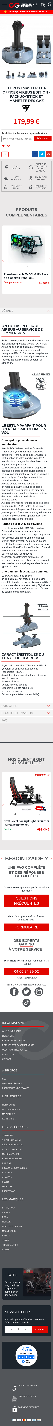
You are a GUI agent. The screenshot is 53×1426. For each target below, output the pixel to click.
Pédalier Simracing (12, 1145)
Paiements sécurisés (13, 1040)
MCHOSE (6, 1222)
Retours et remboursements (18, 1045)
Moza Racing (9, 1231)
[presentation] (3, 259)
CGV (4, 1079)
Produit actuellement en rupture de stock (24, 133)
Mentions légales (12, 1084)
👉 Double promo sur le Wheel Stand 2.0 (26, 11)
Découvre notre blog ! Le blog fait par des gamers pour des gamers (13, 1288)
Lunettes (7, 1187)
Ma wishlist (8, 1114)
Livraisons (8, 1036)
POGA (5, 1217)
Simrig (5, 1240)
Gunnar (6, 1250)
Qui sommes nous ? (12, 1031)
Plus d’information (17, 713)
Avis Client (10, 705)
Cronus (6, 1212)
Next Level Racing (12, 1226)
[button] (21, 74)
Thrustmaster (10, 1245)
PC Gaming (7, 1173)
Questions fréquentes (26, 900)
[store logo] (20, 5)
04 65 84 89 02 (26, 971)
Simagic (6, 1236)
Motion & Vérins (11, 1154)
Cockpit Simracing (12, 1149)
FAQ (4, 720)
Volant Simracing (11, 1140)
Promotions (8, 1191)
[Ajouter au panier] (14, 813)
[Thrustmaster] (26, 108)
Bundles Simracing (12, 1159)
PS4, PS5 (6, 1163)
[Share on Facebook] (35, 154)
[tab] (26, 311)
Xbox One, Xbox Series (14, 1168)
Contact (6, 1059)
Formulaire (26, 927)
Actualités (8, 1054)
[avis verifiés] (26, 1355)
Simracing (7, 1135)
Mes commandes (11, 1109)
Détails (7, 310)
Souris (6, 1182)
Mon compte (8, 1105)
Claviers (7, 1177)
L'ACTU (11, 1275)
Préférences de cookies (15, 1088)
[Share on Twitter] (42, 154)
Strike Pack (8, 1208)
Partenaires (9, 1119)
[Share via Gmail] (49, 154)
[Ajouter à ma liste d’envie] (5, 154)
